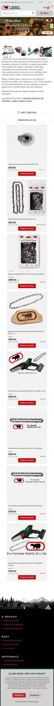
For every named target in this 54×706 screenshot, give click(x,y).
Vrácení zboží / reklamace (13, 624)
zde (36, 702)
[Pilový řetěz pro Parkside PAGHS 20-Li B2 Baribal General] (27, 539)
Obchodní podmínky (11, 620)
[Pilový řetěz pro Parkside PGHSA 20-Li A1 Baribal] (27, 421)
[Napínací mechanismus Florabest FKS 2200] (27, 139)
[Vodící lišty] (46, 52)
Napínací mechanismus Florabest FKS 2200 (23, 164)
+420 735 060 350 (10, 2)
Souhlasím (34, 695)
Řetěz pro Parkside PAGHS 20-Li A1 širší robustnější (26, 274)
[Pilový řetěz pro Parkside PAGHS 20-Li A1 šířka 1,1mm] (27, 363)
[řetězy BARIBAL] (21, 51)
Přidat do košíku (27, 174)
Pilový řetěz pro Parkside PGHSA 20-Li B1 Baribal (25, 506)
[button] (51, 26)
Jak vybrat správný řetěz (13, 640)
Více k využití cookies (39, 688)
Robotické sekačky (11, 664)
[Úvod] (11, 8)
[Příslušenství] (33, 51)
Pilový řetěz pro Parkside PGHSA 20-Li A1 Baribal (25, 448)
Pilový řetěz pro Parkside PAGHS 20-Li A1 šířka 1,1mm (26, 391)
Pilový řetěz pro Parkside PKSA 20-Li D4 (22, 219)
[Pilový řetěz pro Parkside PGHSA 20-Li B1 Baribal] (27, 476)
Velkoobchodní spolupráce (14, 660)
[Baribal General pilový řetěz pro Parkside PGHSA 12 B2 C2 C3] (27, 309)
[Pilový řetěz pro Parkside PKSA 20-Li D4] (27, 198)
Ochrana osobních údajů (13, 628)
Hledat (33, 13)
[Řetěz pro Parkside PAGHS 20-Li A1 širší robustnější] (27, 252)
